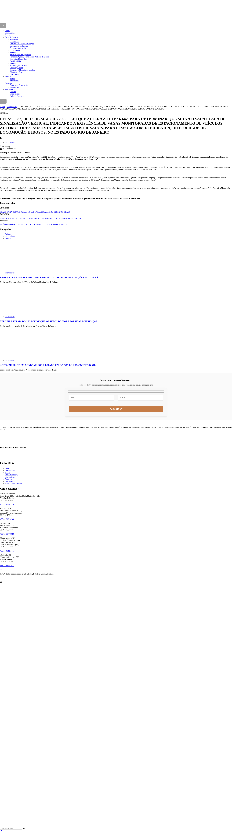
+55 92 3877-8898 (7, 534)
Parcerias (8, 83)
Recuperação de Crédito (19, 65)
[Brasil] (37, 625)
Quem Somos (10, 33)
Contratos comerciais (18, 48)
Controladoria (15, 50)
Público (12, 63)
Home (7, 31)
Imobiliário (14, 52)
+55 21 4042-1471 (7, 551)
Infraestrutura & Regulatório (20, 55)
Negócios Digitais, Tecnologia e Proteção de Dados (29, 57)
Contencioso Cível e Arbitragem (22, 44)
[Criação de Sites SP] (4, 579)
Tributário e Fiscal (16, 72)
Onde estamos (15, 94)
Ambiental (14, 39)
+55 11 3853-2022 (7, 566)
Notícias (8, 76)
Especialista (14, 87)
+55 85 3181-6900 (7, 519)
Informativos (14, 81)
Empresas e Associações (19, 85)
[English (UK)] (4, 835)
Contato (13, 92)
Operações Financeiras (18, 59)
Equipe (7, 35)
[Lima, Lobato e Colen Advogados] (46, 22)
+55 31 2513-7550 (7, 504)
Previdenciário (15, 61)
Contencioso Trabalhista (19, 46)
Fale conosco (10, 89)
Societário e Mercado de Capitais (22, 70)
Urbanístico (14, 74)
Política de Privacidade (13, 483)
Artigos (12, 79)
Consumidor (14, 42)
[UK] (72, 826)
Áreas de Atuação (11, 37)
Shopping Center (16, 68)
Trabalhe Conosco (17, 96)
